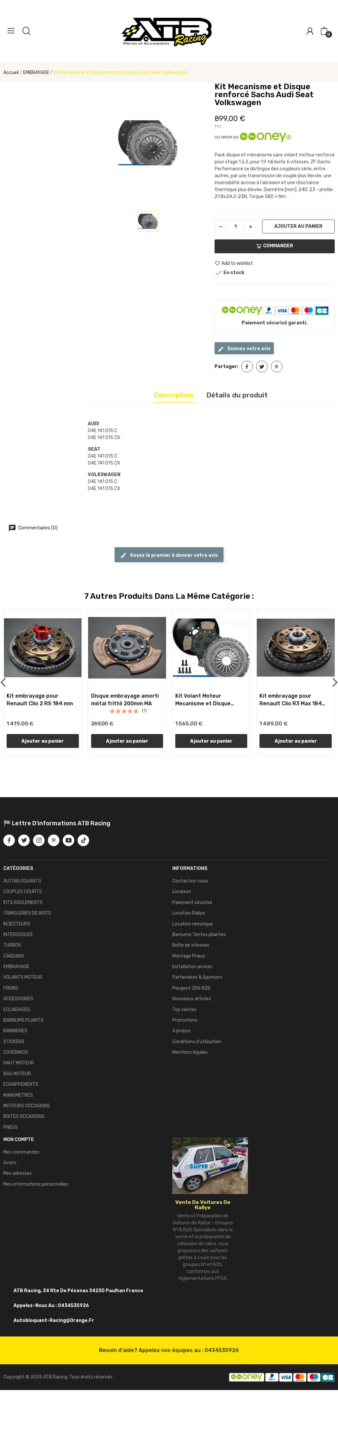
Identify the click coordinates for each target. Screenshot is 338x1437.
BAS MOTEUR (17, 1074)
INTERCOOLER (18, 934)
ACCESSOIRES (18, 999)
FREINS (10, 988)
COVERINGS (15, 1052)
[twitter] (24, 840)
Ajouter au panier (298, 226)
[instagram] (39, 840)
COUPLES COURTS (22, 891)
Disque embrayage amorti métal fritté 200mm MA (125, 699)
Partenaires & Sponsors (197, 977)
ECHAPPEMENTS (20, 1084)
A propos (181, 1031)
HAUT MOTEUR (18, 1063)
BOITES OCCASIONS (24, 1116)
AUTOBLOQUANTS (22, 881)
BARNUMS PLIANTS (23, 1020)
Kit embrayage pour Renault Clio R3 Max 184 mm (290, 700)
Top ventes (184, 1009)
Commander (278, 246)
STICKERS (13, 1042)
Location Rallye (188, 913)
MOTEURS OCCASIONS (26, 1106)
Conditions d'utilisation (196, 1042)
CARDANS (13, 956)
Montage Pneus (188, 956)
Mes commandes (21, 1152)
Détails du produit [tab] (237, 395)
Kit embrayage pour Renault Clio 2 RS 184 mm (40, 699)
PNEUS (10, 1127)
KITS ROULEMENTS (23, 902)
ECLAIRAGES (16, 1009)
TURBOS (12, 945)
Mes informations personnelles (35, 1184)
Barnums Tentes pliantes (199, 934)
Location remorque (192, 924)
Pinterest (277, 366)
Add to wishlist (237, 263)
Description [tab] (174, 395)
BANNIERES (15, 1031)
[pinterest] (53, 840)
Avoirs (10, 1163)
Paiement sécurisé (192, 902)
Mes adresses (17, 1173)
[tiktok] (83, 840)
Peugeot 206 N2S (191, 988)
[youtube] (68, 840)
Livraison (181, 891)
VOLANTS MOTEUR (22, 977)
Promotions (184, 1020)
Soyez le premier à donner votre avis (173, 555)
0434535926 (222, 1350)
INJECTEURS (16, 924)
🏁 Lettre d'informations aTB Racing (56, 823)
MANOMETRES (18, 1095)
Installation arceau (192, 966)
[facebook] (9, 840)
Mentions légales (190, 1052)
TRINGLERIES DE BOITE (27, 913)
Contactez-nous (190, 881)
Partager (247, 366)
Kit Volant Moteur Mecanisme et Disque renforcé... (203, 700)
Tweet (262, 366)
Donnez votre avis (248, 348)
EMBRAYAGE (16, 966)
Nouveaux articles (191, 999)
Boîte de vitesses (190, 945)
